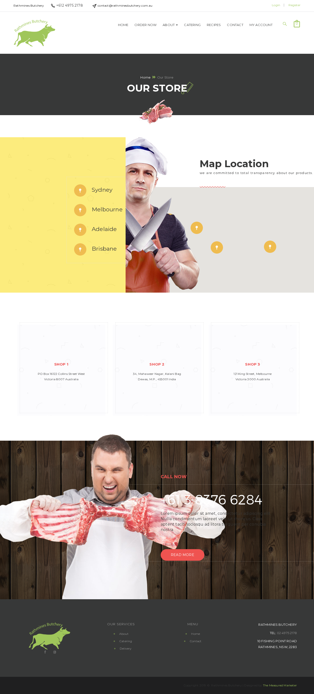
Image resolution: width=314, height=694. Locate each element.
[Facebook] (44, 652)
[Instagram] (54, 652)
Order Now (145, 25)
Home (123, 25)
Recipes (214, 25)
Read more (182, 555)
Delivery (126, 648)
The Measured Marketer (280, 685)
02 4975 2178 (287, 633)
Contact (235, 25)
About (169, 25)
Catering (192, 25)
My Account (261, 25)
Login (276, 5)
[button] (297, 23)
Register (294, 5)
